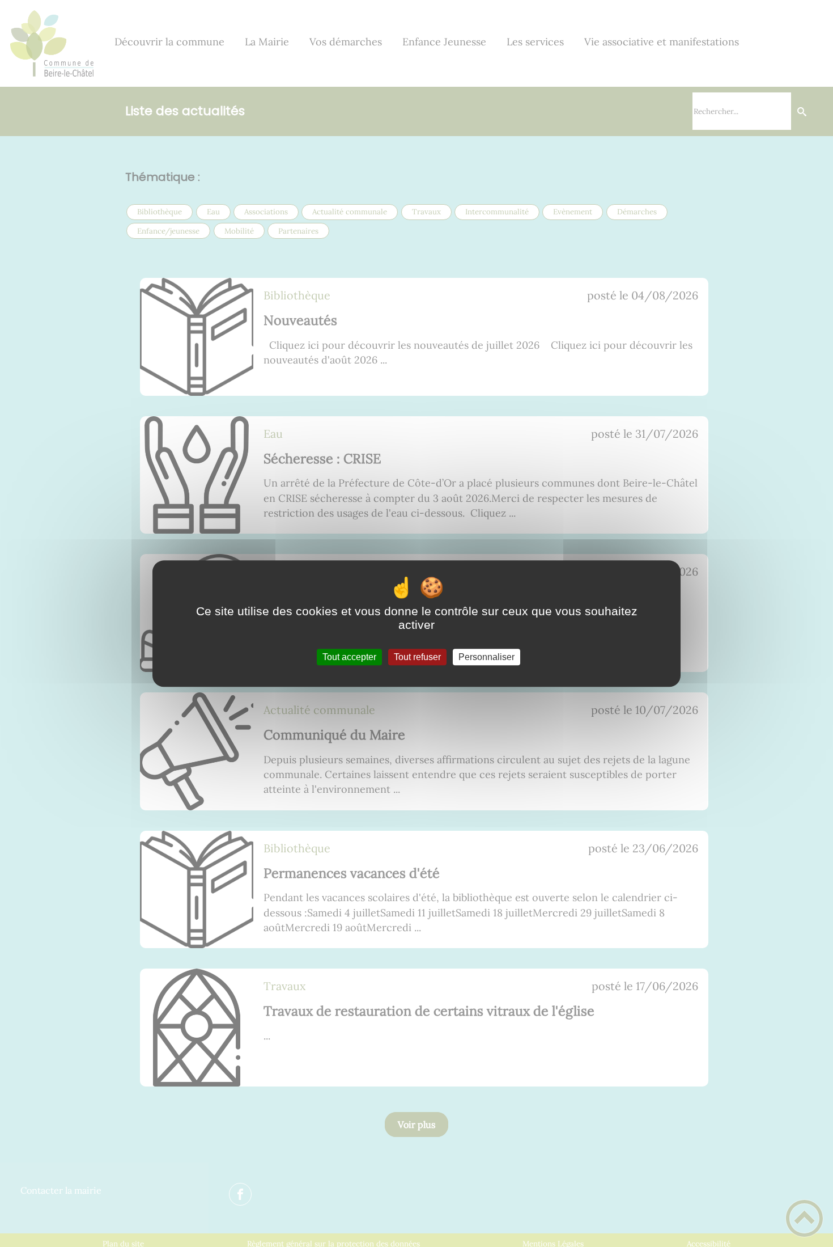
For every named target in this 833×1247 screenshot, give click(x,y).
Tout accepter (349, 657)
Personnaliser (486, 657)
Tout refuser (417, 657)
